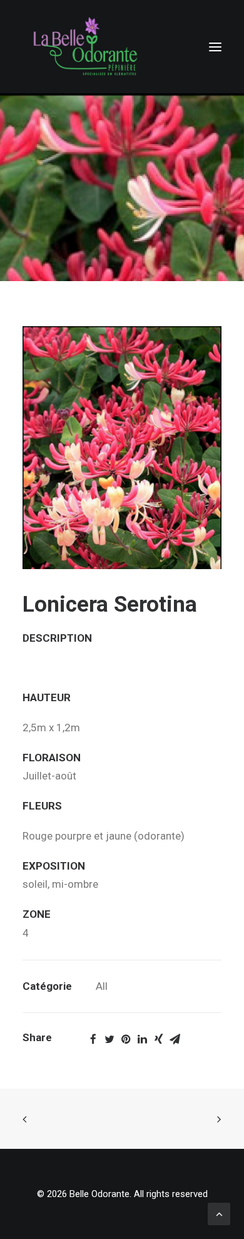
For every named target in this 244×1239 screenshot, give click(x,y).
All (102, 986)
